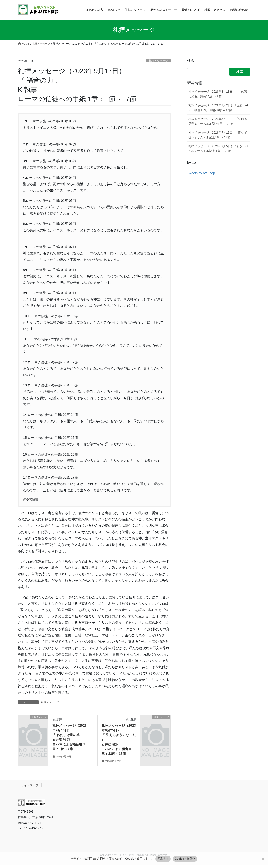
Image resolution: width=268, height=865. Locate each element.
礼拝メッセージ (158, 60)
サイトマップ (30, 785)
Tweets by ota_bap (201, 173)
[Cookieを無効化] (263, 859)
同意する (163, 858)
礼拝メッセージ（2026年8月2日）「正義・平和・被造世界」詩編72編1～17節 (218, 108)
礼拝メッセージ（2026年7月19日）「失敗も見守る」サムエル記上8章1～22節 (217, 121)
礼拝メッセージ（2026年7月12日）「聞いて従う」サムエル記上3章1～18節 (217, 135)
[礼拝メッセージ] (33, 724)
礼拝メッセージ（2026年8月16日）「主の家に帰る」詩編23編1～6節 (217, 94)
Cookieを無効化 (185, 858)
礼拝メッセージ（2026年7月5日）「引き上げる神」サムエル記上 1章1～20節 (218, 148)
